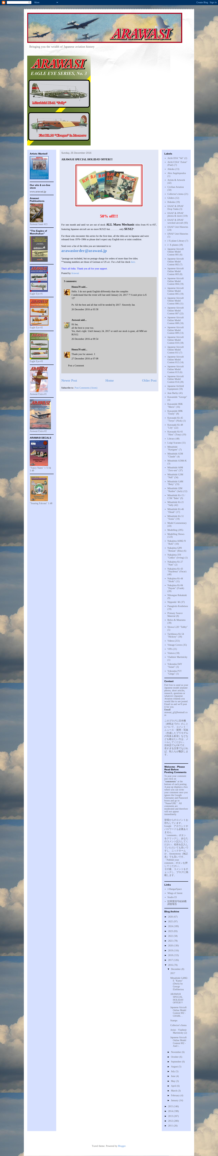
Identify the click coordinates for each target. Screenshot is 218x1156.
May (173, 1081)
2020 (171, 945)
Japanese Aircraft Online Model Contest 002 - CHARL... (178, 1011)
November (176, 1052)
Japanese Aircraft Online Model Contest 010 (175, 340)
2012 (171, 1121)
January (175, 1100)
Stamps (173, 1020)
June (173, 1076)
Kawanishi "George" (177, 397)
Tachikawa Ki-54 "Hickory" (175, 635)
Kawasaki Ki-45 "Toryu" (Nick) (175, 419)
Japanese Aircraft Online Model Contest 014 (175, 379)
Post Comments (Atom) (86, 388)
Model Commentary (177, 523)
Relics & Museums (176, 620)
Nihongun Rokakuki (177, 595)
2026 (171, 916)
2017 (171, 960)
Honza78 (76, 287)
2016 (171, 965)
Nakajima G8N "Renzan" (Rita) (175, 549)
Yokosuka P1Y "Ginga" (174, 672)
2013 (171, 1116)
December (176, 969)
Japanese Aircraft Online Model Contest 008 (175, 320)
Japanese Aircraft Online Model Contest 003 (175, 271)
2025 (171, 921)
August (174, 1066)
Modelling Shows (175, 534)
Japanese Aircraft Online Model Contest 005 (175, 291)
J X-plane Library (176, 241)
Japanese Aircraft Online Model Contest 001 (175, 252)
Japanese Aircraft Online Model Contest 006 (175, 301)
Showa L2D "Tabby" (177, 627)
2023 (171, 931)
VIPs (169, 649)
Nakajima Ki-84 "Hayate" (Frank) (175, 587)
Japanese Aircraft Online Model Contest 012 (175, 359)
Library (171, 438)
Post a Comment (76, 365)
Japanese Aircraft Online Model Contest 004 (175, 281)
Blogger (122, 1146)
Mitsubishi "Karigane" (172, 448)
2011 (171, 1125)
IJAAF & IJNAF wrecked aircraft (175, 221)
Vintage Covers (174, 645)
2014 (171, 1111)
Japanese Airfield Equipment (175, 387)
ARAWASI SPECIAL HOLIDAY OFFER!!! (176, 998)
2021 (171, 941)
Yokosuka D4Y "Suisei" (174, 665)
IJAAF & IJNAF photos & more (175, 214)
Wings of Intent (174, 893)
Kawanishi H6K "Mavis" (175, 405)
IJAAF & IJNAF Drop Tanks (175, 207)
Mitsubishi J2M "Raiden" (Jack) (175, 490)
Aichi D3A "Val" (175, 158)
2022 (171, 936)
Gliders (170, 198)
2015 (171, 1106)
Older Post (149, 380)
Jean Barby (172, 393)
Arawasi (76, 320)
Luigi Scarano (174, 443)
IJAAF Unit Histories (177, 227)
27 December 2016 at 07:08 (85, 358)
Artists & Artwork (176, 180)
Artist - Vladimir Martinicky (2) (178, 1031)
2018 (171, 955)
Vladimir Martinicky (177, 657)
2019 (171, 950)
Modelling (172, 530)
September (176, 1061)
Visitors (171, 653)
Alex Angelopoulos (176, 173)
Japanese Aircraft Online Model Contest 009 (175, 330)
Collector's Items (178, 1025)
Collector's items (175, 194)
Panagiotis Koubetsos (177, 606)
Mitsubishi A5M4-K (177, 460)
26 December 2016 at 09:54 (85, 339)
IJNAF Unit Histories (177, 234)
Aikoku (171, 169)
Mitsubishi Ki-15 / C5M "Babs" (176, 497)
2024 (171, 926)
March (174, 1090)
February (175, 1095)
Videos (170, 641)
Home (109, 380)
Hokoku (171, 202)
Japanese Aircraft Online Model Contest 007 (175, 310)
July (173, 1071)
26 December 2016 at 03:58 (85, 309)
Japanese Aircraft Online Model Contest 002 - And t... (178, 1041)
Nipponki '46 (173, 602)
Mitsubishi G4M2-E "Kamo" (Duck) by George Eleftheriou (179, 984)
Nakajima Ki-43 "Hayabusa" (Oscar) (176, 570)
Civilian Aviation (175, 187)
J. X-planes (172, 245)
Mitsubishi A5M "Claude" (175, 455)
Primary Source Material (175, 614)
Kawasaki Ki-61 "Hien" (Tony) (175, 433)
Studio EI (172, 897)
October (175, 1057)
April (174, 1086)
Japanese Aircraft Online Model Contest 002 (175, 261)
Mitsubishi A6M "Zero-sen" (175, 469)
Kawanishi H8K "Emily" (175, 412)
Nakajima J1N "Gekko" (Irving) (175, 556)
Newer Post (69, 380)
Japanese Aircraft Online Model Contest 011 (175, 350)
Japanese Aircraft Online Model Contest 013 (175, 369)
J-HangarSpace (174, 889)
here (133, 262)
